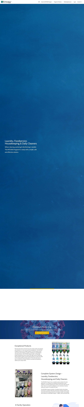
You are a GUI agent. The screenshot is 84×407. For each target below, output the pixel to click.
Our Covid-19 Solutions (42, 332)
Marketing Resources (68, 1)
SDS (39, 1)
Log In (75, 1)
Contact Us (79, 1)
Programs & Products (58, 1)
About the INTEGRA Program (46, 1)
